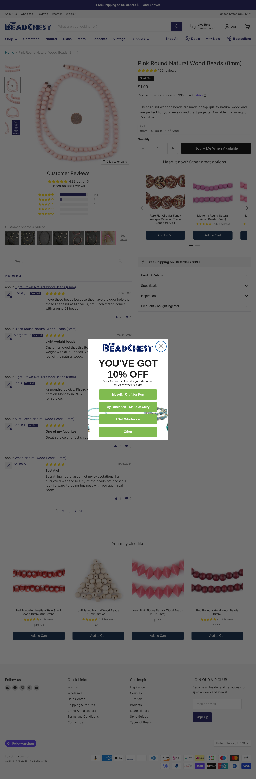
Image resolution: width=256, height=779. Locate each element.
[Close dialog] (161, 346)
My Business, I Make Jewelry (128, 407)
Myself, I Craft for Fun (128, 394)
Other (128, 431)
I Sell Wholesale (128, 419)
